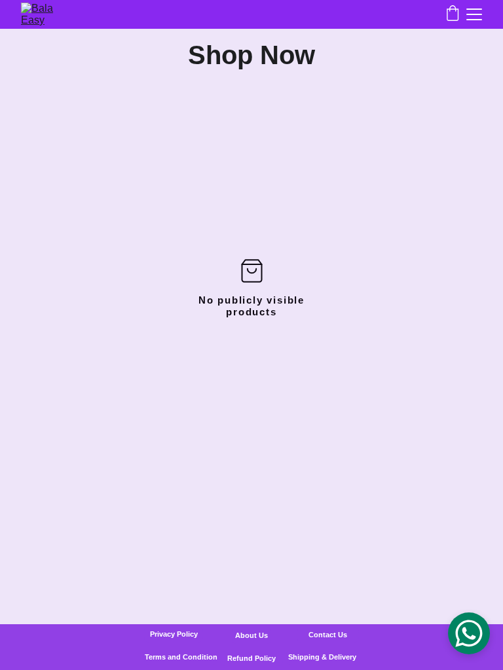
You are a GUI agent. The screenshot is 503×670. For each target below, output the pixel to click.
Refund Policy (251, 658)
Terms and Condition (181, 657)
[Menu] (474, 14)
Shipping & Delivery (322, 657)
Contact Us (327, 635)
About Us (251, 635)
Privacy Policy (174, 634)
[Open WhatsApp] (469, 633)
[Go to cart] (452, 14)
